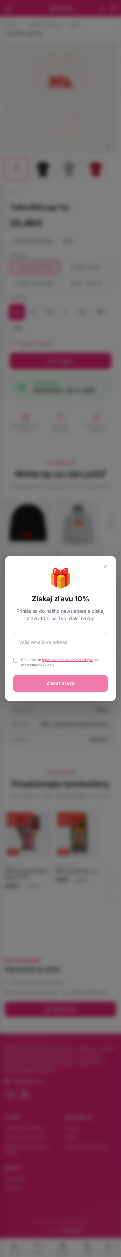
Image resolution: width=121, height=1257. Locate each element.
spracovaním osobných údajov (67, 659)
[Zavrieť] (105, 566)
